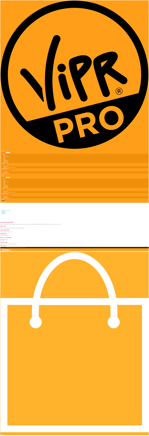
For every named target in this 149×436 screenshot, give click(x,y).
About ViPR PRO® (20, 247)
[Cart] (2, 201)
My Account (3, 248)
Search (3, 249)
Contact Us (24, 247)
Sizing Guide (8, 152)
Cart (2, 250)
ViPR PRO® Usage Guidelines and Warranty (11, 247)
